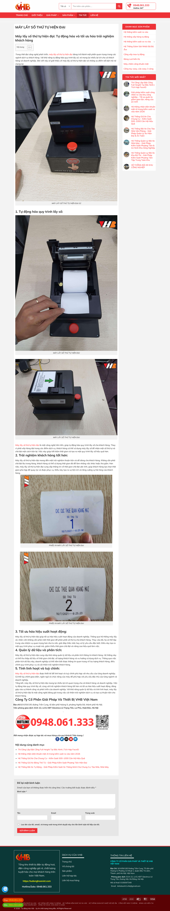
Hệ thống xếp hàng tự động (136, 36)
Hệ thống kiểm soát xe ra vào (137, 41)
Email (53, 813)
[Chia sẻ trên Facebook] (57, 739)
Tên (18, 813)
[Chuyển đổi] (154, 41)
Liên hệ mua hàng (70, 880)
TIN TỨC (83, 15)
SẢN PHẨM (67, 15)
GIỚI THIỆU (37, 15)
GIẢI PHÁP (51, 15)
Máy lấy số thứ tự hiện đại (27, 445)
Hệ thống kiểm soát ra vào (136, 32)
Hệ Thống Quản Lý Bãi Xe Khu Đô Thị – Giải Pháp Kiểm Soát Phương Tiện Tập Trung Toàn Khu (143, 156)
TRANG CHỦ (22, 15)
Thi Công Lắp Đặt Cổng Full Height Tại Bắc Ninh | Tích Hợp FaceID (48, 749)
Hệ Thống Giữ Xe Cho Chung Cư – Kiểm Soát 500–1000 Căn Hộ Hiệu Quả (51, 758)
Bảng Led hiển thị (132, 59)
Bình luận (22, 791)
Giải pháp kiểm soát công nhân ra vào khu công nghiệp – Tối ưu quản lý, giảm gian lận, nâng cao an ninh (143, 97)
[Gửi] (119, 6)
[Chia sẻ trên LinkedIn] (75, 739)
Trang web (90, 813)
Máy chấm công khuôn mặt (136, 64)
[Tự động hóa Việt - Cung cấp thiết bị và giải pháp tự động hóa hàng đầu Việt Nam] (34, 6)
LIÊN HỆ (94, 15)
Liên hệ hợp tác (69, 875)
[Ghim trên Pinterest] (71, 739)
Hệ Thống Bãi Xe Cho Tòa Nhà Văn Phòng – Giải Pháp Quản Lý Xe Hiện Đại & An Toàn (143, 132)
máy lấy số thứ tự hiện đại (60, 54)
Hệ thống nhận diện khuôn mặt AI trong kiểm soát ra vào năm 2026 (49, 754)
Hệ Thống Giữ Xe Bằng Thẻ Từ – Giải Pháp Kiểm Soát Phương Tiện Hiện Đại (52, 762)
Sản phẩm (67, 871)
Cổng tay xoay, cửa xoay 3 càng (138, 68)
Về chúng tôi (68, 866)
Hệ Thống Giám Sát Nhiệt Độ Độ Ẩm (139, 48)
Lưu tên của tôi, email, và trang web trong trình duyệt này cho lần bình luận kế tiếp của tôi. (60, 824)
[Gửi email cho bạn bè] (66, 739)
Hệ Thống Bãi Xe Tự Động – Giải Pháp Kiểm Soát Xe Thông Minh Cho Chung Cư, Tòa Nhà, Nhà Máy (63, 767)
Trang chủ (67, 861)
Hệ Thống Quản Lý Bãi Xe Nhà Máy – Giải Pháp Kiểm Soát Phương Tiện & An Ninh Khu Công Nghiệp (143, 144)
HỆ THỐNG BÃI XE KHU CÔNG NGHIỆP (142, 166)
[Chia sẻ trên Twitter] (62, 739)
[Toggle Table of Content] (28, 47)
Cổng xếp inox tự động (134, 54)
